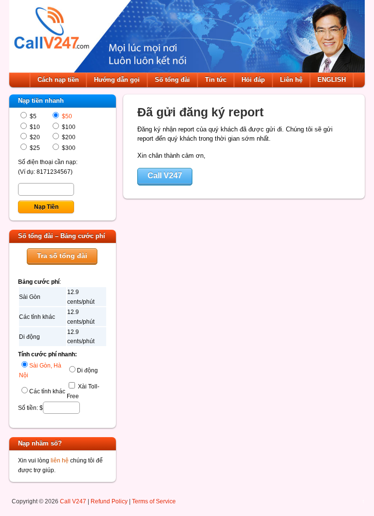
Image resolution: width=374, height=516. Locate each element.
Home (20, 80)
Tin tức (215, 79)
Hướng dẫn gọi (117, 79)
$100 (67, 127)
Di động (87, 370)
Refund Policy (109, 501)
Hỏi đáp (253, 79)
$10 (34, 127)
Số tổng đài (172, 79)
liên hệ (60, 460)
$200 (67, 137)
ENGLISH (332, 79)
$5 (32, 116)
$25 (34, 148)
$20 (34, 137)
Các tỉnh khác (47, 391)
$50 (66, 116)
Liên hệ (291, 79)
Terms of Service (154, 501)
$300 (67, 148)
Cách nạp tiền (58, 79)
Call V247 (165, 175)
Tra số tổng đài (62, 255)
